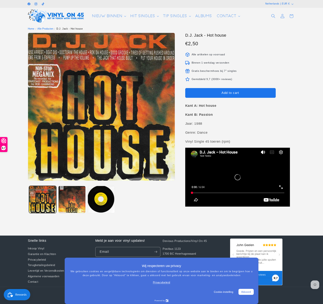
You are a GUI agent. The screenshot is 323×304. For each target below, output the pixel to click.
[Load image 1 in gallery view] (42, 199)
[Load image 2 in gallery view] (72, 199)
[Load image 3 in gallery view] (101, 199)
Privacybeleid (37, 259)
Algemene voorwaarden (43, 276)
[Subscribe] (155, 252)
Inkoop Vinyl (36, 248)
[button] (109, 16)
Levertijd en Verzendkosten (46, 270)
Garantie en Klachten (42, 253)
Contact (33, 281)
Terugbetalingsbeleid (41, 264)
